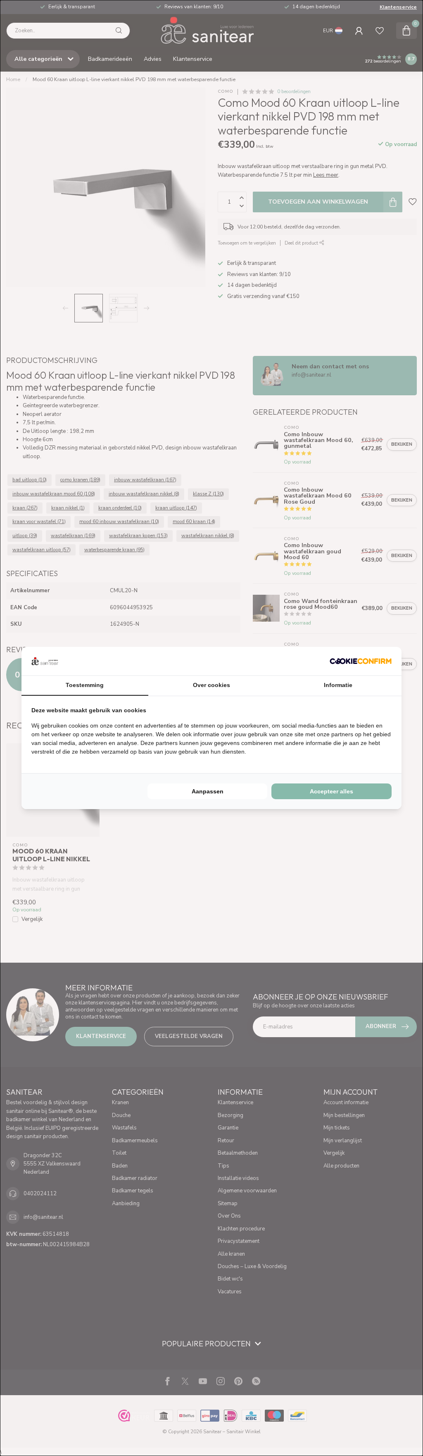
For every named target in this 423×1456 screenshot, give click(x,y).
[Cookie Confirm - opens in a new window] (361, 661)
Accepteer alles (331, 791)
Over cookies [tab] (211, 685)
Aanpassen (207, 791)
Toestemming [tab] (85, 685)
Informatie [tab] (338, 685)
